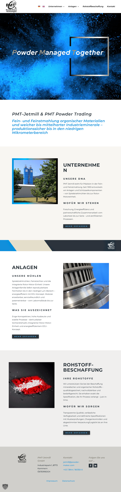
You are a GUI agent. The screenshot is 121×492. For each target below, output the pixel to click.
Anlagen (72, 6)
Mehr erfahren (76, 226)
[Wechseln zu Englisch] (43, 6)
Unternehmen (55, 6)
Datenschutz (68, 481)
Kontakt (111, 6)
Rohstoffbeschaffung (93, 6)
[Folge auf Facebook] (91, 465)
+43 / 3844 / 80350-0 (73, 470)
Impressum (52, 481)
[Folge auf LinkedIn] (95, 465)
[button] (5, 487)
